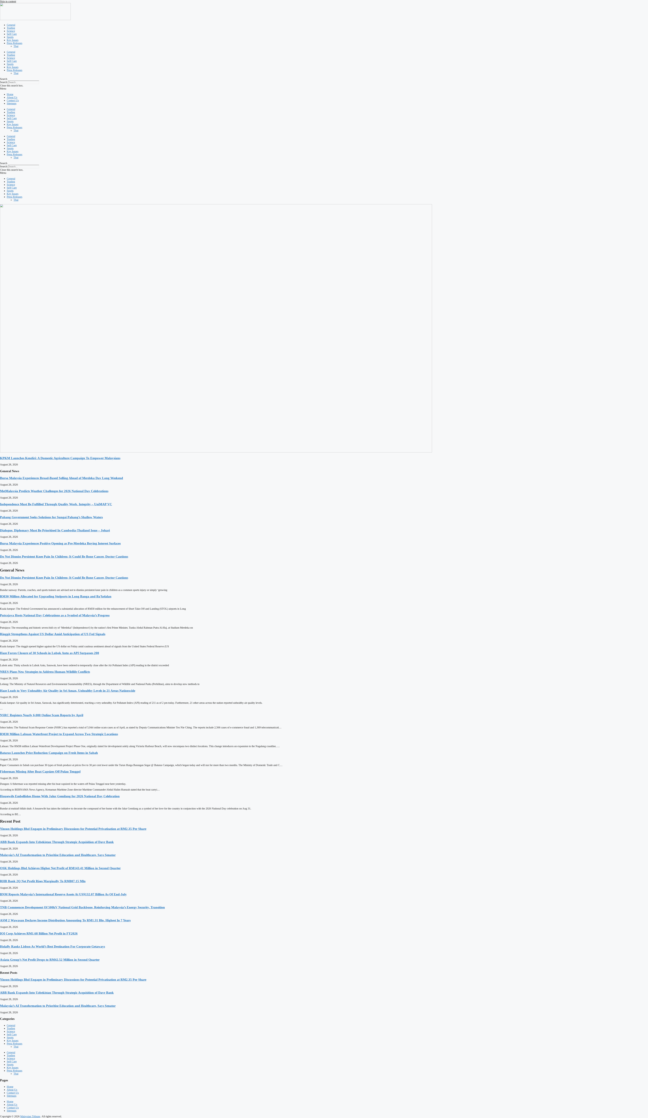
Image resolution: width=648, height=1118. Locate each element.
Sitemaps (11, 103)
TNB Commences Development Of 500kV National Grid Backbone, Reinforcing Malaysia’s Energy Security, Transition (82, 907)
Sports (10, 37)
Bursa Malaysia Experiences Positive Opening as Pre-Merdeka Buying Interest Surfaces (60, 543)
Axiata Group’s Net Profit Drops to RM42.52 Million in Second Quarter (50, 959)
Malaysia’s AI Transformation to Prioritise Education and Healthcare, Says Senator (58, 855)
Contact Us (13, 100)
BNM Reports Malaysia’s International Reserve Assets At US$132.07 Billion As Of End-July (63, 894)
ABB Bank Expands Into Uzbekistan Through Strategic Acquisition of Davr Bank (57, 842)
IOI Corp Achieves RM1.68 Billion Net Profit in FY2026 (39, 933)
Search (3, 82)
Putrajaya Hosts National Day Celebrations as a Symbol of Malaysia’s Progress (55, 615)
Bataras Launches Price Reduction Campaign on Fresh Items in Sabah (49, 753)
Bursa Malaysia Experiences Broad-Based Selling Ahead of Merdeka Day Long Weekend (61, 478)
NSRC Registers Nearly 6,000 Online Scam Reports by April (41, 715)
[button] (324, 79)
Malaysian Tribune (30, 1116)
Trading (11, 28)
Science (11, 31)
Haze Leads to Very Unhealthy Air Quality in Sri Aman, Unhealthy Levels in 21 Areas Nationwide (67, 690)
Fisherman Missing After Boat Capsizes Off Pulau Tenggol (40, 771)
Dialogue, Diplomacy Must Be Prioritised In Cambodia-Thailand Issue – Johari (55, 530)
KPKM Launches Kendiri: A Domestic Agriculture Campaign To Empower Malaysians (60, 458)
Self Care (12, 34)
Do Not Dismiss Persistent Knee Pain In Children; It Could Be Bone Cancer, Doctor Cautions (64, 556)
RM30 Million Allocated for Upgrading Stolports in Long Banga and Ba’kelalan (55, 596)
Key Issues (12, 40)
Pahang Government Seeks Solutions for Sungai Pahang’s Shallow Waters (51, 517)
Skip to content (8, 1)
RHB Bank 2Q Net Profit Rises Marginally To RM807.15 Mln (43, 881)
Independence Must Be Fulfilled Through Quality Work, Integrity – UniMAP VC (56, 504)
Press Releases (14, 43)
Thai (16, 46)
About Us (12, 97)
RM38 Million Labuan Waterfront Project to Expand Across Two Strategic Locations (59, 734)
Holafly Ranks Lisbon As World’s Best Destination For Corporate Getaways (52, 946)
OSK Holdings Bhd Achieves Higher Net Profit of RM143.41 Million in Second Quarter (60, 868)
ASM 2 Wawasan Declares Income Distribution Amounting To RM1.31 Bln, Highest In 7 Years (65, 920)
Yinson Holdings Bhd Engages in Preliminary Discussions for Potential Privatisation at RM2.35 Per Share (73, 829)
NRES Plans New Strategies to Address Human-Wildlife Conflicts (45, 672)
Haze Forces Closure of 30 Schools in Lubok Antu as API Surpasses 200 (49, 653)
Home (10, 94)
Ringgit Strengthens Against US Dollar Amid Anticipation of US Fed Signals (52, 634)
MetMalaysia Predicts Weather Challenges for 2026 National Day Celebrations (54, 491)
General (11, 24)
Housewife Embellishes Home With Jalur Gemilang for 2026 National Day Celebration (60, 796)
